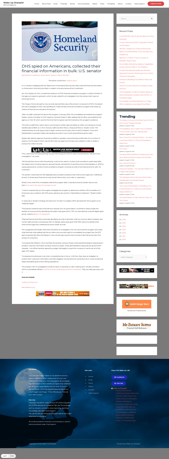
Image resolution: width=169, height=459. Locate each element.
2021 (123, 236)
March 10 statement (42, 214)
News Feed (46, 4)
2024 (124, 226)
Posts (55, 4)
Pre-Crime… (123, 149)
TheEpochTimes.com (30, 282)
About (120, 4)
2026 (124, 219)
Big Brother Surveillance (31, 75)
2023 (124, 229)
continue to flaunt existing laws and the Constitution (62, 269)
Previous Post (18, 309)
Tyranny (53, 75)
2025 (124, 223)
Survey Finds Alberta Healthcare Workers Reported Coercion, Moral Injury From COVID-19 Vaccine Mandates (136, 73)
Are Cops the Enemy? (127, 163)
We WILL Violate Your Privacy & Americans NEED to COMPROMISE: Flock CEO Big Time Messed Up (136, 51)
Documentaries (83, 4)
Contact (128, 4)
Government (45, 75)
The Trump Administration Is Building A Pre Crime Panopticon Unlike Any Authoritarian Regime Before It (135, 189)
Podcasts (63, 4)
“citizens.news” (71, 81)
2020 (124, 239)
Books (72, 4)
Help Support (139, 4)
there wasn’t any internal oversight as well (40, 185)
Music (102, 4)
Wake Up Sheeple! (13, 2)
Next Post (108, 309)
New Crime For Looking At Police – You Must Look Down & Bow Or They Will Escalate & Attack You (136, 140)
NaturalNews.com (28, 287)
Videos (94, 4)
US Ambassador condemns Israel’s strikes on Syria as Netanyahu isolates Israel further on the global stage (135, 95)
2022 (124, 233)
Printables (111, 4)
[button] (156, 4)
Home (36, 4)
